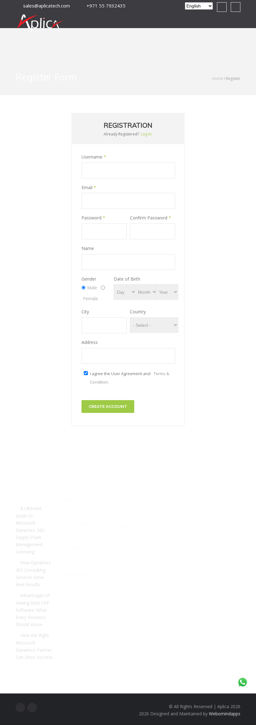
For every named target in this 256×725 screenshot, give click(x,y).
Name (87, 248)
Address (89, 342)
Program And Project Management (76, 540)
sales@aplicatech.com (45, 5)
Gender (88, 279)
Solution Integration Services (73, 622)
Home (217, 78)
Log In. (146, 134)
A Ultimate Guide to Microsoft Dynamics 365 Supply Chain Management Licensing (30, 530)
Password (93, 218)
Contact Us (126, 526)
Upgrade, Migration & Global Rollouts (77, 598)
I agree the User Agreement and (129, 378)
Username (93, 157)
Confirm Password (150, 218)
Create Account (108, 406)
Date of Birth (127, 279)
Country (138, 312)
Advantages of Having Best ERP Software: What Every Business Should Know (33, 609)
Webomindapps (224, 714)
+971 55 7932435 (178, 549)
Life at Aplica (128, 499)
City (85, 312)
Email (88, 187)
